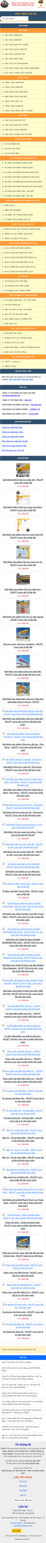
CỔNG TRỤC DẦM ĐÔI (12, 87)
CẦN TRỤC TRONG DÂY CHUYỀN (17, 134)
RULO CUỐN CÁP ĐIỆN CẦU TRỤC (17, 253)
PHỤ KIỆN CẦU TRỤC (12, 333)
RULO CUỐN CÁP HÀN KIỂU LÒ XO (17, 272)
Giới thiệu (23, 1490)
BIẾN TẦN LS (8, 205)
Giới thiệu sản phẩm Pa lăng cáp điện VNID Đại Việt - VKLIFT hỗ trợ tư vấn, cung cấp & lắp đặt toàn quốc (23, 994)
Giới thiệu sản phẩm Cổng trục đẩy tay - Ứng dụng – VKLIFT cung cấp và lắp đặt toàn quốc (23, 747)
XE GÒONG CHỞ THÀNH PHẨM (16, 291)
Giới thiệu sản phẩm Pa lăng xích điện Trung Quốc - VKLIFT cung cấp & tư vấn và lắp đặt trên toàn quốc (23, 917)
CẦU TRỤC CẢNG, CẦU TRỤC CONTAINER (20, 68)
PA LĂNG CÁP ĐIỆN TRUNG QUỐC (17, 163)
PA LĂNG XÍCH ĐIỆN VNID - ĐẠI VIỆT (18, 191)
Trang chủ (23, 1481)
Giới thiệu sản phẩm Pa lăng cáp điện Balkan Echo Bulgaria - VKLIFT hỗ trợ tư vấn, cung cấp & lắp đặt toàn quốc (23, 968)
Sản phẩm (23, 1486)
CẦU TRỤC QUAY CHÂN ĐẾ (14, 49)
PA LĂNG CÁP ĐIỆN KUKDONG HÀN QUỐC (20, 172)
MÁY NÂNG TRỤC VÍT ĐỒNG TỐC (17, 319)
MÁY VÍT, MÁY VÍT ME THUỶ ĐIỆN (17, 310)
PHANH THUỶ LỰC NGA (13, 343)
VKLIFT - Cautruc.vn (11, 362)
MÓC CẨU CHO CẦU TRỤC (14, 352)
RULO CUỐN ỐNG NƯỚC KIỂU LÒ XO (18, 267)
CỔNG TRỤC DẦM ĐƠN (13, 82)
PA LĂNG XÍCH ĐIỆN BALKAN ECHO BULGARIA (22, 186)
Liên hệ (23, 1495)
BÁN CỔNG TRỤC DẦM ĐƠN (15, 92)
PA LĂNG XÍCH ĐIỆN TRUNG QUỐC (17, 168)
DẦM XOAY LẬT (9, 324)
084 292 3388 (27, 379)
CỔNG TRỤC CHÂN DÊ (12, 106)
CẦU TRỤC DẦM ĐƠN (12, 35)
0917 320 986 (14, 379)
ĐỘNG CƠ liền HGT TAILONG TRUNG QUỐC (21, 229)
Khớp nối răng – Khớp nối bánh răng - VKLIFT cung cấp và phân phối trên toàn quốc (23, 1226)
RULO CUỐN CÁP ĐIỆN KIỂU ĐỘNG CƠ (19, 257)
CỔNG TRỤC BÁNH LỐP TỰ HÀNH (17, 111)
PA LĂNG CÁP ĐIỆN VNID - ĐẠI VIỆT (17, 196)
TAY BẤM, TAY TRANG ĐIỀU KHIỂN (17, 215)
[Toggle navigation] (42, 13)
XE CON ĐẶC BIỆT (11, 153)
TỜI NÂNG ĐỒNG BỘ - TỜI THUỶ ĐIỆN (19, 300)
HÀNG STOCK (10, 366)
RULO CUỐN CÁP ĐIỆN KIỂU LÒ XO (18, 262)
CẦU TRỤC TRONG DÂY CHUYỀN (17, 73)
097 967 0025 (16, 1523)
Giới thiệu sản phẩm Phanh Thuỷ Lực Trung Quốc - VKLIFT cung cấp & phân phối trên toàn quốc (23, 1203)
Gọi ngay (16, 1531)
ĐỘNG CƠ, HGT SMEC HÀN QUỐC (17, 234)
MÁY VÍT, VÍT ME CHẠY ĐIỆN (15, 314)
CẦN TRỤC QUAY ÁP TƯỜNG (15, 125)
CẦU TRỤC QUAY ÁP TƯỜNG (15, 45)
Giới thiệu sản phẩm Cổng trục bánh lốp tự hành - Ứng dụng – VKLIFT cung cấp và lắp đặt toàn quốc (23, 793)
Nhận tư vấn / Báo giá (23, 1500)
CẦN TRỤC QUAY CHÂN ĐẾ (14, 130)
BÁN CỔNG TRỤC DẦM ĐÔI (14, 97)
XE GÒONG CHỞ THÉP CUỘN (15, 286)
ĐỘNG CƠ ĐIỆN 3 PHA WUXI (15, 238)
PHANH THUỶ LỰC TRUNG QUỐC (17, 338)
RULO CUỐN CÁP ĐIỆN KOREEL (16, 248)
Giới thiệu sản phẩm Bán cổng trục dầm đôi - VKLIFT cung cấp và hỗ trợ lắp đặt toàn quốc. (23, 722)
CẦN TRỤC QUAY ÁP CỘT (14, 120)
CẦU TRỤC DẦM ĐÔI (11, 40)
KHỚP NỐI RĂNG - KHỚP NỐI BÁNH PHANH (21, 347)
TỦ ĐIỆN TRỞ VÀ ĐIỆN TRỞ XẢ (16, 220)
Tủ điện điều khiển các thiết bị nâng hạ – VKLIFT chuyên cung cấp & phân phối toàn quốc (23, 1039)
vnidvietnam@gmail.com (23, 1526)
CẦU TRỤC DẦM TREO (12, 59)
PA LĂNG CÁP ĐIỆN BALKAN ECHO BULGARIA (22, 182)
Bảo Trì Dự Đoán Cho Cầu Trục (14, 1362)
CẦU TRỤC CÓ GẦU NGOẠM (15, 63)
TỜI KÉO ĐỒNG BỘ (11, 305)
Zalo (31, 1531)
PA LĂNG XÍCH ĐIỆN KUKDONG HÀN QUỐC (21, 177)
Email (25, 1531)
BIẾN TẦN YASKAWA (11, 210)
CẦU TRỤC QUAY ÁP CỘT (14, 54)
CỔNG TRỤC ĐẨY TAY (12, 101)
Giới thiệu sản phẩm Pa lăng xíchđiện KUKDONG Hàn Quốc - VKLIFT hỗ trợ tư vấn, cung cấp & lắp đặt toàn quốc (23, 943)
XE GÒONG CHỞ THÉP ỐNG (15, 281)
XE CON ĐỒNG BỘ (11, 144)
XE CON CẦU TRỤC (11, 149)
